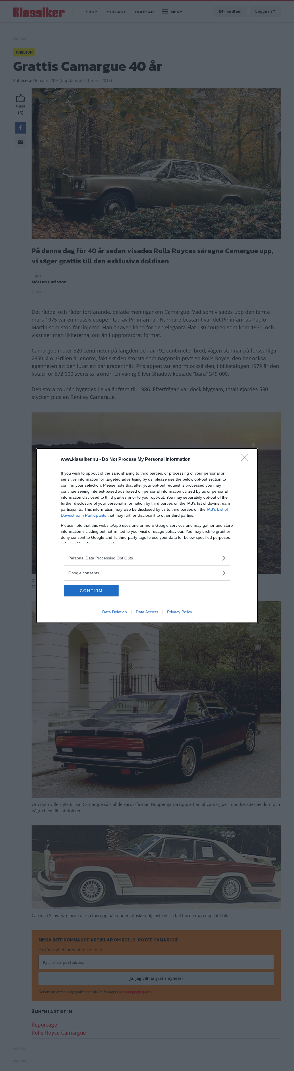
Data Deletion (114, 612)
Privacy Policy (179, 612)
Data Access (147, 612)
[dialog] (147, 536)
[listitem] (147, 558)
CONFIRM (91, 590)
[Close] (246, 459)
